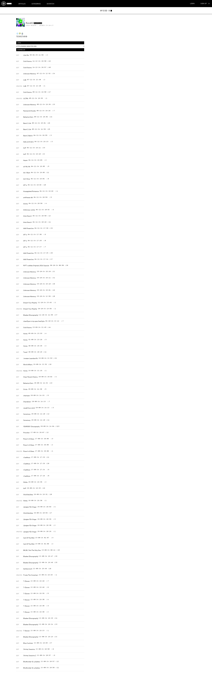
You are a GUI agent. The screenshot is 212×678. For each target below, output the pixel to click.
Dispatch (50, 4)
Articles (22, 4)
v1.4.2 (9, 3)
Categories (36, 4)
